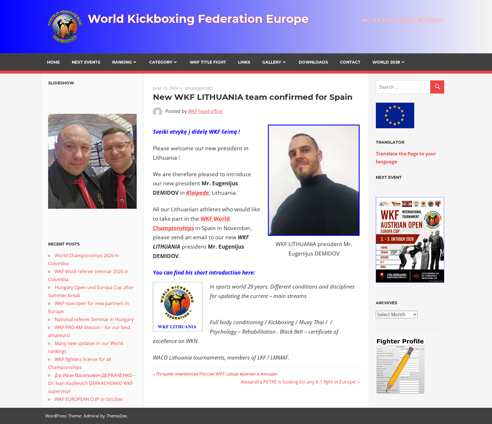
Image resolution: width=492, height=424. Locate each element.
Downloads (313, 62)
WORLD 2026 (386, 62)
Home (53, 62)
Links (244, 62)
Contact (350, 62)
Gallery (271, 62)
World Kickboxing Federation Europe (198, 19)
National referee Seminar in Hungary (94, 319)
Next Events (86, 62)
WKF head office (205, 111)
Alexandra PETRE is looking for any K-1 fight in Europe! (298, 382)
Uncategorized (198, 88)
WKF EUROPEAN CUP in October (89, 399)
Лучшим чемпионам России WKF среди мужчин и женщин (217, 374)
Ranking (122, 62)
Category (160, 62)
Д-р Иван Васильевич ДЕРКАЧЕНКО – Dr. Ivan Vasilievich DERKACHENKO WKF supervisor (92, 383)
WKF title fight (208, 62)
